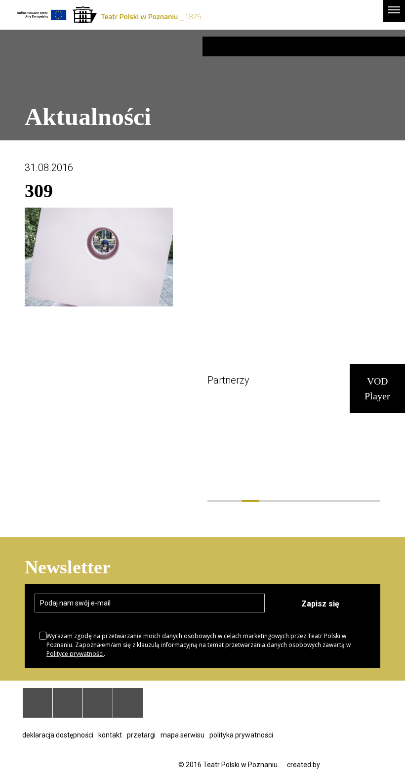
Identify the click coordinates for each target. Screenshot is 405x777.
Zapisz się (320, 603)
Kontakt (110, 735)
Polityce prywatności (75, 653)
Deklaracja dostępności (57, 735)
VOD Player (377, 388)
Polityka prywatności (241, 735)
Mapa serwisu (182, 735)
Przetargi (141, 735)
